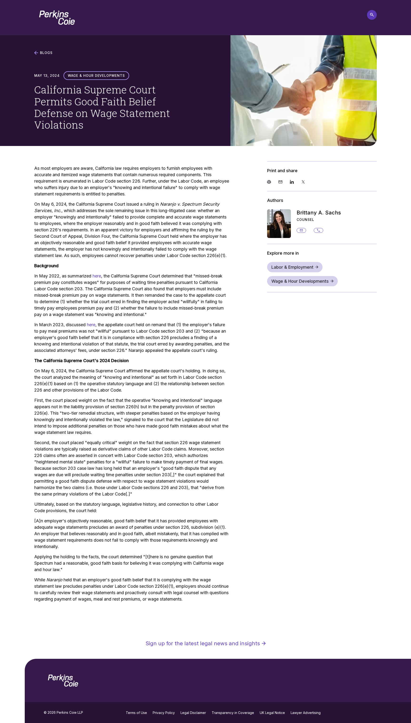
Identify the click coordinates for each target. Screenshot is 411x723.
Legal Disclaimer (193, 713)
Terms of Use (136, 713)
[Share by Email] (280, 182)
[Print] (269, 182)
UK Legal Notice (272, 713)
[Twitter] (303, 182)
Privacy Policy (164, 713)
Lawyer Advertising (306, 713)
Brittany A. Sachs (319, 212)
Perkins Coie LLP (70, 712)
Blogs (46, 53)
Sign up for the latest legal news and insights (203, 643)
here (97, 275)
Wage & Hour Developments (300, 281)
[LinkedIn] (292, 182)
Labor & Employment (292, 267)
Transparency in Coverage (233, 713)
